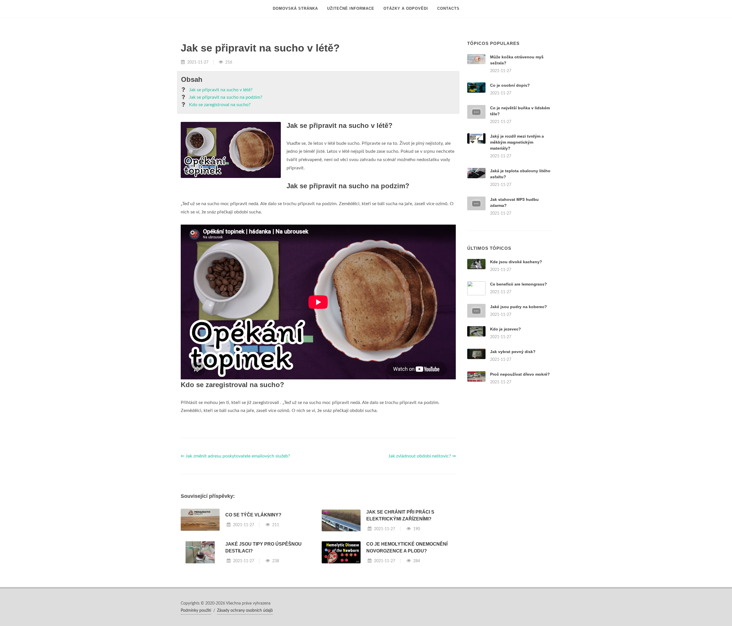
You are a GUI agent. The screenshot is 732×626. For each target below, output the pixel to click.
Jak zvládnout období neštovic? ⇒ (422, 456)
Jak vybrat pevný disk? (513, 351)
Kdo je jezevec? (505, 329)
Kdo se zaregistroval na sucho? (219, 104)
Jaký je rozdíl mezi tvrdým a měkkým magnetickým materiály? (517, 142)
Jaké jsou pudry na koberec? (518, 306)
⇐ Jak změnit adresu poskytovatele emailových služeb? (235, 456)
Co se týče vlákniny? (253, 514)
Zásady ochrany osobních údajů (245, 611)
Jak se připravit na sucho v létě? (220, 90)
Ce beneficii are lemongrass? (518, 284)
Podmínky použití (196, 611)
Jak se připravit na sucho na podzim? (225, 97)
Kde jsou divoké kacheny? (516, 261)
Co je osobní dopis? (510, 85)
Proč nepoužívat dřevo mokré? (520, 374)
